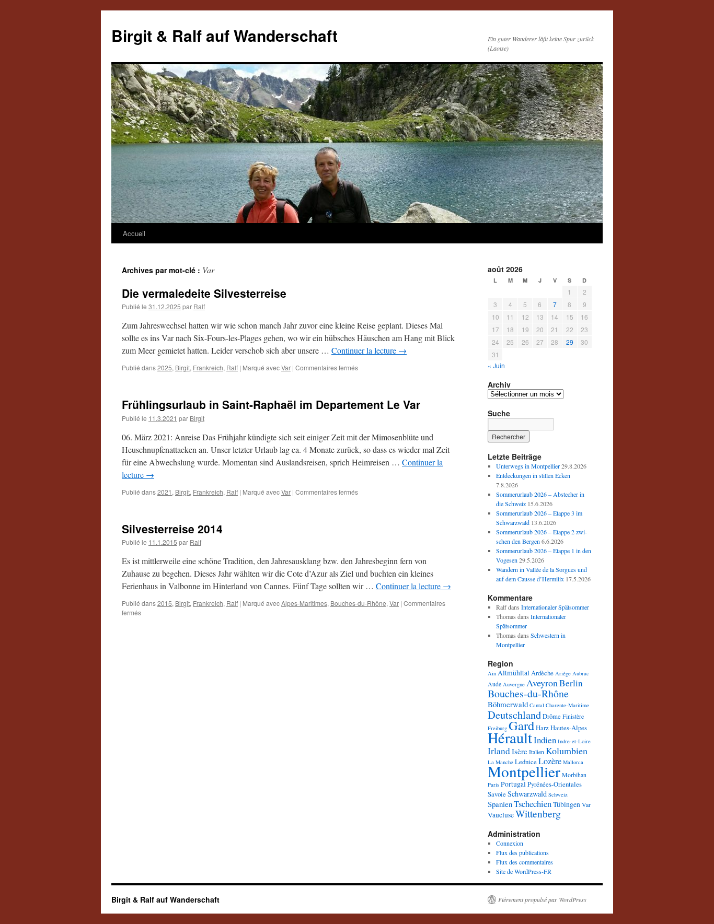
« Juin (496, 365)
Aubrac (580, 673)
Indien (545, 740)
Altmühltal (513, 672)
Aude (494, 684)
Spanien (500, 804)
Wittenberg (538, 813)
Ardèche (542, 672)
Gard (521, 725)
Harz (542, 727)
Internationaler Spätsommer (555, 607)
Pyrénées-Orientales (554, 784)
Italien (536, 751)
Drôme (552, 716)
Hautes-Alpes (568, 727)
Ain (492, 673)
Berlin (571, 683)
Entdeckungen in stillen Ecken (533, 475)
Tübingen (566, 804)
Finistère (573, 716)
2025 (164, 367)
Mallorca (573, 762)
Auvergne (514, 684)
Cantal (536, 705)
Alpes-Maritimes (304, 603)
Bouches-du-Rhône (358, 603)
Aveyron (542, 682)
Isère (519, 751)
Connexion (509, 843)
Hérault (510, 737)
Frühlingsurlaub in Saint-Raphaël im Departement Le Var (271, 404)
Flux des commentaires (524, 862)
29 (569, 341)
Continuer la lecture (369, 350)
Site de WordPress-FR (523, 871)
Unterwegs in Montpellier (528, 466)
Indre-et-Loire (574, 741)
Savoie (497, 794)
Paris (493, 784)
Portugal (513, 784)
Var (286, 367)
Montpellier (524, 771)
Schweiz (558, 794)
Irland (499, 751)
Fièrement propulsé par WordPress (542, 899)
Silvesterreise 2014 (172, 528)
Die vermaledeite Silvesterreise (204, 293)
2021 (164, 491)
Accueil (134, 233)
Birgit (182, 367)
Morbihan (574, 774)
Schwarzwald (527, 794)
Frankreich (208, 367)
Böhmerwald (508, 704)
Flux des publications (522, 852)
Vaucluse (501, 815)
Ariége (563, 673)
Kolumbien (567, 750)
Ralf (199, 306)
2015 (164, 603)
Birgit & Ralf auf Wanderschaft (224, 35)
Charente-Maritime (567, 705)
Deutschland (514, 714)
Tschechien (532, 804)
